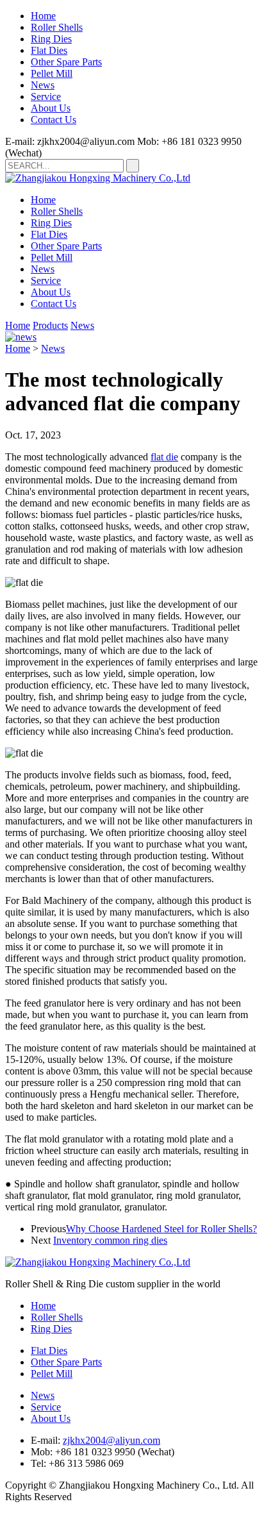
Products (50, 325)
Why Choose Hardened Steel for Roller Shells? (161, 1228)
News (42, 84)
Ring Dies (51, 38)
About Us (50, 108)
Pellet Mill (51, 73)
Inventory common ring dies (110, 1240)
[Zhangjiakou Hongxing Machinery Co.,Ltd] (97, 177)
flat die (164, 456)
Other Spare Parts (66, 61)
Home (43, 15)
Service (46, 96)
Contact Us (53, 119)
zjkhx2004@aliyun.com (111, 1440)
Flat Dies (49, 50)
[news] (21, 336)
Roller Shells (57, 27)
